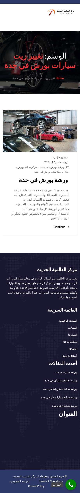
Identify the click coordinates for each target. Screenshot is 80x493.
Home (60, 78)
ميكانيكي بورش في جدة (47, 171)
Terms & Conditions (51, 481)
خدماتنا (73, 348)
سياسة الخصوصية (19, 481)
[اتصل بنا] (70, 484)
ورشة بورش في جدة (53, 167)
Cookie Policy (36, 486)
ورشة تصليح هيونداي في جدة (61, 380)
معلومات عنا (70, 341)
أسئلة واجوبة (70, 355)
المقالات (72, 327)
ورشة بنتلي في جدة (66, 372)
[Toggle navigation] (75, 23)
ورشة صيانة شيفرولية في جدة (60, 389)
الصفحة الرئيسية (68, 320)
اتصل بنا (72, 334)
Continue (60, 227)
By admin (62, 157)
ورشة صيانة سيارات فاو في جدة (59, 397)
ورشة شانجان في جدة (64, 405)
